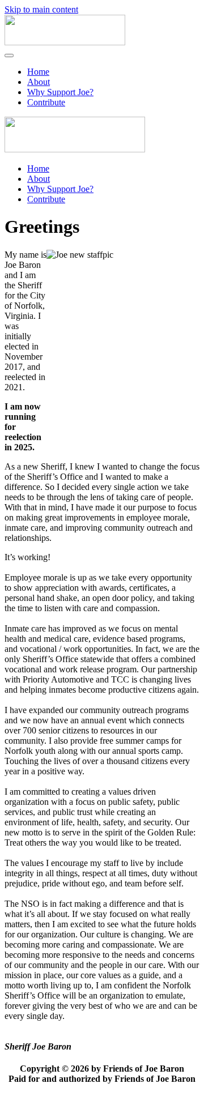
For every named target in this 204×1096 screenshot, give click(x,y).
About (38, 82)
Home (38, 71)
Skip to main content (41, 9)
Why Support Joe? (60, 92)
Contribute (46, 102)
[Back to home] (65, 42)
